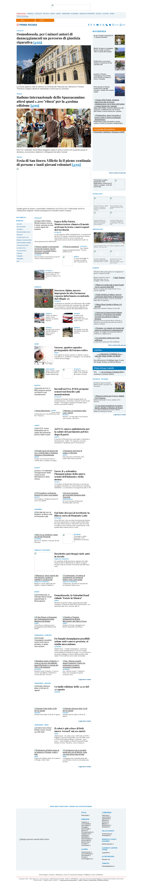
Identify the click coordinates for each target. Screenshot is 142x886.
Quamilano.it (106, 827)
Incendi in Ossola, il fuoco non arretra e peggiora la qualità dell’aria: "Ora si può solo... (117, 222)
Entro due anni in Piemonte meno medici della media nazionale (73, 457)
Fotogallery (20, 256)
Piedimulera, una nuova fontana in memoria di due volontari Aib (103, 62)
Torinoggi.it (84, 827)
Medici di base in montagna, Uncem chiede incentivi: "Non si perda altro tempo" (103, 50)
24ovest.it (84, 830)
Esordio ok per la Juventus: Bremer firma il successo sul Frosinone (103, 384)
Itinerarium (19, 234)
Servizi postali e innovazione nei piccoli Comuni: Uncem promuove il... (47, 257)
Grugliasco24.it (86, 834)
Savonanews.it (86, 855)
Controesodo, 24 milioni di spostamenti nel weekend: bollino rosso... (75, 584)
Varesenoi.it (105, 815)
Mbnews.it (105, 824)
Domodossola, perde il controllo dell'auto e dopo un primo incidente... (52, 332)
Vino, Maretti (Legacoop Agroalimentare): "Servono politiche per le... (75, 250)
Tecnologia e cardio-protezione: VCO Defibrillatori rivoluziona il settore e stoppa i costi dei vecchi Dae (103, 183)
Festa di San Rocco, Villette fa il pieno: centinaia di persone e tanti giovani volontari (101, 207)
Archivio (116, 25)
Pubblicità (87, 875)
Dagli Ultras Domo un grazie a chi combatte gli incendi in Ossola (81, 372)
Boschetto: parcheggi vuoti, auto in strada (72, 555)
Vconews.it (84, 843)
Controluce (20, 229)
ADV (18, 261)
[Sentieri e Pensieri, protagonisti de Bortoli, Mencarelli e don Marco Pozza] (75, 621)
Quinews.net (106, 859)
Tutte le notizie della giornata (117, 345)
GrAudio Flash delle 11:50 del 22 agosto (47, 714)
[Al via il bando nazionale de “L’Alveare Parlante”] (120, 44)
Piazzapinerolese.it (87, 832)
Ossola (76, 256)
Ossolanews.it (85, 845)
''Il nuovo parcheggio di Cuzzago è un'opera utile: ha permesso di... (81, 260)
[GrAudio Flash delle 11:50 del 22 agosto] (46, 711)
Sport (112, 13)
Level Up (19, 224)
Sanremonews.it (86, 852)
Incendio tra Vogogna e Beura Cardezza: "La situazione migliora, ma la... (52, 275)
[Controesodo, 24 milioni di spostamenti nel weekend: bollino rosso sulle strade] (75, 580)
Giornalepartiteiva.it (108, 866)
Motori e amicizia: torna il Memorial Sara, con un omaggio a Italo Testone (102, 279)
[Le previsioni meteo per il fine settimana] (110, 340)
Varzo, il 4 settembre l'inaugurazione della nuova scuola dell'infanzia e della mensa (69, 475)
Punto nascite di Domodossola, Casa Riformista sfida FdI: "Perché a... (47, 414)
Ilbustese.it (105, 820)
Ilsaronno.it (105, 822)
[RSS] (104, 25)
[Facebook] (88, 25)
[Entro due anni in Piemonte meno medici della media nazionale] (75, 453)
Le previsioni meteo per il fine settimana (106, 342)
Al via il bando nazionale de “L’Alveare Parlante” (103, 36)
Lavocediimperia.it (87, 854)
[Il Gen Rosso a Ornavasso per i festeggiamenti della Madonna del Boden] (46, 621)
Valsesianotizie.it (86, 838)
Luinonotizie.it (106, 817)
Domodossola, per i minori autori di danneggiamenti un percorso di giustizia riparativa (48, 38)
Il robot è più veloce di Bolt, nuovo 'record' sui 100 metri (69, 730)
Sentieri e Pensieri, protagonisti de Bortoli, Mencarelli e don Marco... (74, 626)
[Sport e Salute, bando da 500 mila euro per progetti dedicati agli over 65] (39, 378)
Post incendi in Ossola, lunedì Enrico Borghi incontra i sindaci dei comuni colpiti (104, 89)
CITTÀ (42, 20)
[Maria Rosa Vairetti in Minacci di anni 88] (110, 306)
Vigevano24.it (106, 819)
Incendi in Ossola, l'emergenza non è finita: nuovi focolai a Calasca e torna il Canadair (102, 76)
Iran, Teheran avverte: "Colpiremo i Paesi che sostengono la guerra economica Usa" (74, 672)
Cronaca (30, 13)
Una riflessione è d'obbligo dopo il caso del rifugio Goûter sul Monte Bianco (109, 361)
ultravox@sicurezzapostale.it (68, 880)
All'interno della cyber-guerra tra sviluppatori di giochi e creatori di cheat (108, 272)
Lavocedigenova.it (87, 859)
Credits (80, 880)
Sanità (58, 13)
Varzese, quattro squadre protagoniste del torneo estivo (71, 349)
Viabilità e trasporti (87, 13)
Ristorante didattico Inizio (23, 232)
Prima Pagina (21, 13)
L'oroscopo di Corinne (23, 245)
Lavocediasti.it (86, 825)
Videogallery (20, 258)
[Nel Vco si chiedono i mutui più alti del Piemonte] (46, 537)
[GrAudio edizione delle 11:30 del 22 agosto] (75, 711)
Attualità (38, 13)
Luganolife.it (106, 852)
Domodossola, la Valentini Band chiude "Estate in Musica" (71, 597)
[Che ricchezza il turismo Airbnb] (112, 372)
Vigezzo (19, 94)
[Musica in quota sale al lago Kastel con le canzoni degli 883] (110, 287)
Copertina (19, 253)
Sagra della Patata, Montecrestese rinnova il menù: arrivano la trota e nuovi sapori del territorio (71, 225)
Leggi (37, 42)
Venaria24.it (85, 835)
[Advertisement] (109, 431)
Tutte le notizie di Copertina (117, 173)
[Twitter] (94, 25)
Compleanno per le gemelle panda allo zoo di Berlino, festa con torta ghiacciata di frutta (76, 760)
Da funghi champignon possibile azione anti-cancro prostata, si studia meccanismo (72, 641)
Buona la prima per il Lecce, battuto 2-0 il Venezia (107, 400)
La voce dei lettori (21, 250)
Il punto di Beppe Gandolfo (24, 242)
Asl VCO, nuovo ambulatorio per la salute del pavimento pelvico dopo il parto (72, 431)
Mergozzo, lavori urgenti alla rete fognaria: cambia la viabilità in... (44, 584)
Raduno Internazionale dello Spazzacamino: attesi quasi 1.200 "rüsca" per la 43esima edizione (51, 101)
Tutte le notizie (22, 17)
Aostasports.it (106, 835)
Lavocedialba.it (86, 824)
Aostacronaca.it (107, 834)
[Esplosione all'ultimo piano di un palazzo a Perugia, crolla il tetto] (46, 754)
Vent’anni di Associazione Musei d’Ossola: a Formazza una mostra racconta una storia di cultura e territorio (108, 322)
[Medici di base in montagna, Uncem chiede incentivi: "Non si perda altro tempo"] (120, 57)
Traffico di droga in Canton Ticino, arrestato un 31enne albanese (51, 318)
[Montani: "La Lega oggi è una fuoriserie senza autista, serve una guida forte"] (75, 413)
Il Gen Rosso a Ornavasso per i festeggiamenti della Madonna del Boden (45, 626)
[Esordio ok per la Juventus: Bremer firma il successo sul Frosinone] (120, 391)
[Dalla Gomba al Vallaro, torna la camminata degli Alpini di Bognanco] (110, 297)
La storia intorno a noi (22, 237)
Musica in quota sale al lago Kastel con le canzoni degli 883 (107, 289)
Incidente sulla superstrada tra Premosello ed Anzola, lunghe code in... (81, 318)
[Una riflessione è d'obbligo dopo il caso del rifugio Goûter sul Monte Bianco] (110, 358)
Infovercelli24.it (86, 840)
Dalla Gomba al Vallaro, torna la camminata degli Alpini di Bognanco (108, 299)
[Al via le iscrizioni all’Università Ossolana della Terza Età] (75, 497)
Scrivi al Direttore (97, 875)
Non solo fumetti (21, 226)
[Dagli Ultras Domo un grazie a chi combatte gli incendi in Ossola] (68, 378)
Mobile (123, 25)
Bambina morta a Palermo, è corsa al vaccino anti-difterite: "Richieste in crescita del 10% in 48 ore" (46, 672)
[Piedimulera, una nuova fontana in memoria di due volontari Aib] (120, 70)
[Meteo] (107, 25)
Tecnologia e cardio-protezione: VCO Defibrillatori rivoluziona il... (81, 538)
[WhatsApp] (101, 25)
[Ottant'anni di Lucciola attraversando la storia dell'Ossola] (109, 151)
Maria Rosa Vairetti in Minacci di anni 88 (107, 308)
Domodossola (68, 499)
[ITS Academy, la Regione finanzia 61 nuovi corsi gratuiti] (46, 495)
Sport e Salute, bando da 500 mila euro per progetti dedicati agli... (52, 372)
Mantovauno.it (106, 825)
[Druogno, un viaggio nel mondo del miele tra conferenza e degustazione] (110, 330)
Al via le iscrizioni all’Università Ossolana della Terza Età (73, 502)
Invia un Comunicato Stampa (73, 875)
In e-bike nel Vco (21, 248)
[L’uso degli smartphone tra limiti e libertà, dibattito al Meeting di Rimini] (110, 408)
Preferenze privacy (103, 880)
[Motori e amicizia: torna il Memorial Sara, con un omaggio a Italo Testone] (119, 278)
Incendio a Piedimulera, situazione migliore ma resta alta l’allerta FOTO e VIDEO (101, 260)
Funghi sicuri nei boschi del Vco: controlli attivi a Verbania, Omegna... (46, 459)
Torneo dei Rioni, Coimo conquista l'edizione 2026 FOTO (116, 207)
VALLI (22, 20)
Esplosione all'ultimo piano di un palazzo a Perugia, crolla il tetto (47, 759)
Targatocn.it (85, 822)
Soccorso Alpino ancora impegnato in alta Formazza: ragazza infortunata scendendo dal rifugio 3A (71, 294)
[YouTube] (97, 25)
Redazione (59, 875)
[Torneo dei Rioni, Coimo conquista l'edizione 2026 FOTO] (117, 203)
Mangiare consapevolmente (24, 240)
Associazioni (49, 369)
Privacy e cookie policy (90, 880)
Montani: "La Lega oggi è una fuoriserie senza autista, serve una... (75, 417)
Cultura (105, 13)
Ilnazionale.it (85, 815)
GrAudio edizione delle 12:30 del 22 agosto (71, 688)
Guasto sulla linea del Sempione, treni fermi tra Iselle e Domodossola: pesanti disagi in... (100, 222)
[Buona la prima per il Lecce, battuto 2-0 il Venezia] (110, 398)
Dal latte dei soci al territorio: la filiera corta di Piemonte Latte (72, 514)
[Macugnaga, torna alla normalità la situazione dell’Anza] (68, 336)
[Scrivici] (110, 25)
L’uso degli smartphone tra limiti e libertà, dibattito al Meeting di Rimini (107, 410)
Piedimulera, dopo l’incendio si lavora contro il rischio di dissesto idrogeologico (108, 122)
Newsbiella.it (85, 837)
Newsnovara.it (85, 842)
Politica (46, 13)
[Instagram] (91, 25)
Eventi (52, 13)
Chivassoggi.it (85, 829)
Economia (74, 13)
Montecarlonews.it (108, 844)
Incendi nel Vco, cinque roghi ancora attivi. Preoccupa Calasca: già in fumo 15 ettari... (116, 261)
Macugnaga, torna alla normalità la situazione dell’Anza (81, 331)
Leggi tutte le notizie (119, 414)
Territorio (66, 13)
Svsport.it (84, 857)
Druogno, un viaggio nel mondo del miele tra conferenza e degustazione (108, 333)
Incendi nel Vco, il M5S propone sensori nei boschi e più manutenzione (71, 391)
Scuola (98, 13)
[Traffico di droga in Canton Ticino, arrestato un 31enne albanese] (39, 322)
